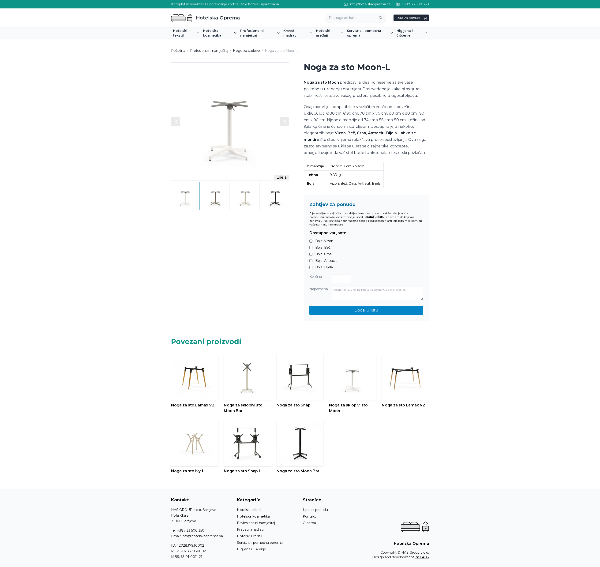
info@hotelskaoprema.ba (202, 536)
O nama (309, 523)
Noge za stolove (246, 51)
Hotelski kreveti (298, 42)
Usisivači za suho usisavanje (420, 42)
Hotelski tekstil (249, 510)
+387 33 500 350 (190, 530)
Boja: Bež (322, 247)
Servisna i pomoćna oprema (260, 543)
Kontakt (309, 516)
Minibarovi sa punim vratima (341, 42)
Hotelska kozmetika (253, 516)
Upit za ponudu (315, 510)
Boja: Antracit (326, 261)
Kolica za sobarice (363, 42)
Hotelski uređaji (249, 536)
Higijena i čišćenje (251, 549)
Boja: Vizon (324, 241)
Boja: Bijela (324, 267)
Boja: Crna (323, 254)
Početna (178, 51)
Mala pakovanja (217, 42)
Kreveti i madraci (250, 529)
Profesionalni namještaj (209, 51)
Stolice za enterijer (257, 42)
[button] (284, 121)
